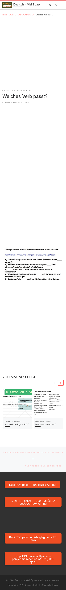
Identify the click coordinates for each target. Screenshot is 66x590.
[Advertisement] (33, 54)
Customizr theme (50, 585)
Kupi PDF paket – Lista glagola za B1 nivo (33, 538)
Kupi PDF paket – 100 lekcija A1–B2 (32, 484)
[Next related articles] (61, 383)
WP (21, 585)
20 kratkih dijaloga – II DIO (17, 424)
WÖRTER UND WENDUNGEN (21, 14)
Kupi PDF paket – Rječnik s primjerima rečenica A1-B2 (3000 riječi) (33, 559)
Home (4, 14)
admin (7, 102)
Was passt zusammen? (45, 424)
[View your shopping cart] (56, 5)
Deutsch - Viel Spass (25, 580)
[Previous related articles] (54, 383)
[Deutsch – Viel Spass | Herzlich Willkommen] (7, 4)
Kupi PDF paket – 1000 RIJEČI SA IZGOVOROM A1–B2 (33, 502)
